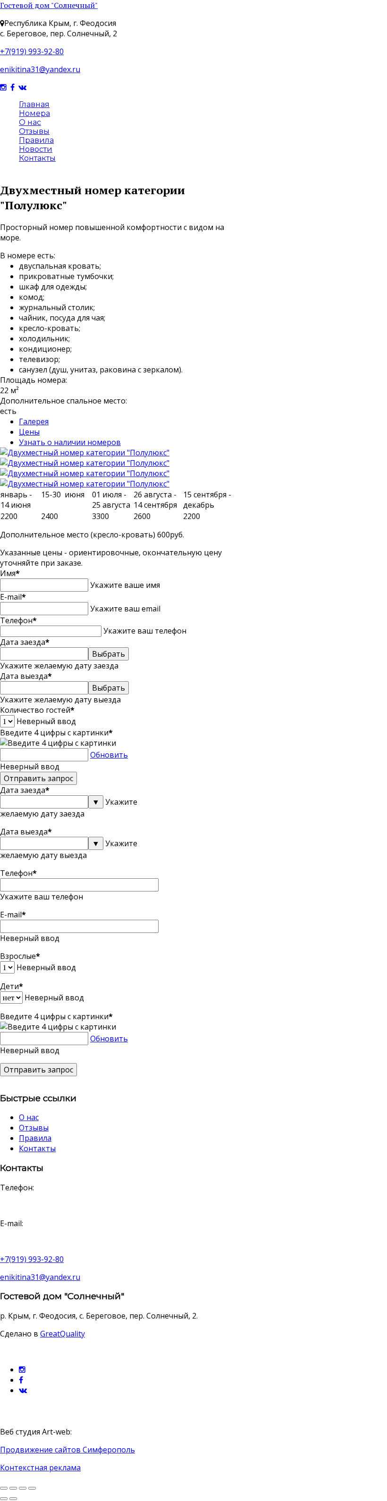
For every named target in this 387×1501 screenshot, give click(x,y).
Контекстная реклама (40, 1467)
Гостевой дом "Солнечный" (49, 5)
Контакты (37, 158)
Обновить (109, 755)
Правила (36, 140)
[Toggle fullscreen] (4, 1488)
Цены (29, 432)
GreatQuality (62, 1333)
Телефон (18, 620)
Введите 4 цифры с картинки (56, 732)
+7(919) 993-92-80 (32, 51)
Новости (35, 149)
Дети (11, 986)
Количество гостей (37, 710)
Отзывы (34, 131)
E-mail (13, 597)
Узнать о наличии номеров (70, 442)
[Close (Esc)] (32, 1488)
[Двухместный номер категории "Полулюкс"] (84, 452)
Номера (34, 113)
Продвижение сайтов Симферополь (67, 1449)
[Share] (22, 1488)
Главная (34, 104)
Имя (10, 573)
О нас (30, 122)
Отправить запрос (38, 778)
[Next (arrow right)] (13, 1498)
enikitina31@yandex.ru (40, 69)
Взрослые (20, 956)
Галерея (34, 421)
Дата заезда (25, 642)
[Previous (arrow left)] (4, 1498)
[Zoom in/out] (13, 1488)
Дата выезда (26, 676)
